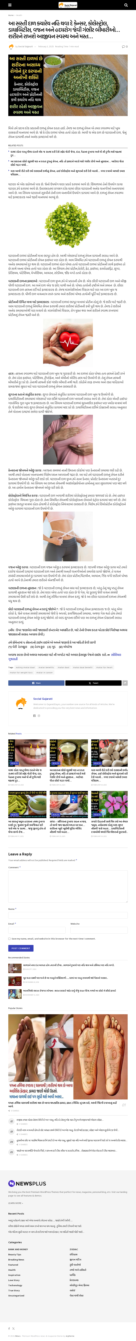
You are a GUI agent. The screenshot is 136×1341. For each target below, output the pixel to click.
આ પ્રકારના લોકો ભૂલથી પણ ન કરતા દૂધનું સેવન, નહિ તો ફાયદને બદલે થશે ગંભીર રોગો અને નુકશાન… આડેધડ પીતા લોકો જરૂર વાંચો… (67, 163)
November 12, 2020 (32, 995)
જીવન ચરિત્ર (75, 1259)
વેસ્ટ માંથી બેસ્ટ (76, 1295)
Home (11, 15)
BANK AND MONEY (18, 1249)
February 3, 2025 (46, 46)
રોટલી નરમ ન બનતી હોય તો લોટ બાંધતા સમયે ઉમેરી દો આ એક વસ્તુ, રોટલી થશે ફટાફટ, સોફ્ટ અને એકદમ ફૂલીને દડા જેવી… (68, 1130)
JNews (18, 1335)
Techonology (15, 1285)
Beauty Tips (14, 1254)
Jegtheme (70, 1335)
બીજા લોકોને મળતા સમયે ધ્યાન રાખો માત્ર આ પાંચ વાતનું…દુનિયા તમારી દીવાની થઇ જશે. (45, 1226)
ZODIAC (74, 1249)
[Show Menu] (9, 5)
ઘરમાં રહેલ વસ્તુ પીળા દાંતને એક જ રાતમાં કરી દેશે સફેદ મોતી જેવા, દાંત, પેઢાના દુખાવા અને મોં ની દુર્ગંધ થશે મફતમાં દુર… (66, 153)
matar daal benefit (83, 667)
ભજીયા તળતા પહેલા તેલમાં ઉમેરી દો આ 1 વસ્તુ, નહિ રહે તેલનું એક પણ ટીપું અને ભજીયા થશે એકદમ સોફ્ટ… (60, 1120)
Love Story (13, 1280)
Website (74, 923)
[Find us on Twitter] (13, 1329)
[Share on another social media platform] (125, 683)
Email (12, 923)
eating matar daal (25, 667)
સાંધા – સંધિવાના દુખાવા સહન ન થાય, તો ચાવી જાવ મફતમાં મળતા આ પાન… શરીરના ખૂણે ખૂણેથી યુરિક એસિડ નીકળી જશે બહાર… (68, 827)
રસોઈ (72, 1290)
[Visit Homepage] (68, 5)
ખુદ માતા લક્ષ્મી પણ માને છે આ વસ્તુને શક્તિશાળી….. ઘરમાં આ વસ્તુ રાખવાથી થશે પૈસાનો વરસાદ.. (65, 978)
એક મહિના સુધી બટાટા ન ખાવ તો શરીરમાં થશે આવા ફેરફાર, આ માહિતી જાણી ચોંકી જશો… (46, 1232)
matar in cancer (44, 672)
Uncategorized (16, 1295)
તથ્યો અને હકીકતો (78, 1270)
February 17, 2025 (17, 836)
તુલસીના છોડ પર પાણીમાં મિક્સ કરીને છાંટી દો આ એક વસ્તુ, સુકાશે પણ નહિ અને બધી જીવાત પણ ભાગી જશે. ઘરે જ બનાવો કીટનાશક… (72, 1140)
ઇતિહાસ (73, 1254)
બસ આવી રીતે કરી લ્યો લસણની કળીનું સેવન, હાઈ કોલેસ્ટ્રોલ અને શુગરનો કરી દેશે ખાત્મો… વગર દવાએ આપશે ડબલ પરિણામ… (68, 172)
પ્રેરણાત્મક (74, 1280)
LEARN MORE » (15, 1203)
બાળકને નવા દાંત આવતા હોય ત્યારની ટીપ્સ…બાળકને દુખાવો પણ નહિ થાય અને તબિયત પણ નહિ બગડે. (68, 965)
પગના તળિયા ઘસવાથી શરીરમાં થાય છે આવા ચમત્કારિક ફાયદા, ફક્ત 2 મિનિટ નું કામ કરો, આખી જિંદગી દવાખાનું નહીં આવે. (62, 1104)
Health (19, 15)
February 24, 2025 (17, 785)
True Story (14, 1290)
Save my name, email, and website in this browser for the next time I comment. (54, 938)
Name (12, 909)
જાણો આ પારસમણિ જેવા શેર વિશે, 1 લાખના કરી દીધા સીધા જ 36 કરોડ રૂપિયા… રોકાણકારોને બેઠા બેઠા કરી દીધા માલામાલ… (67, 1150)
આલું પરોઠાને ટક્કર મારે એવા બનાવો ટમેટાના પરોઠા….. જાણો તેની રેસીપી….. (40, 1220)
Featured (13, 1264)
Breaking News (16, 1259)
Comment (14, 867)
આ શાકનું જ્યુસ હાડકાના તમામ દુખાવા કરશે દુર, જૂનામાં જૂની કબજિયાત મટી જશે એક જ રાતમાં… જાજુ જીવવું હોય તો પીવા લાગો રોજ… (27, 827)
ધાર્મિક (72, 1275)
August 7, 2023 (30, 969)
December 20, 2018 (32, 982)
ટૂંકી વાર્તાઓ (75, 1264)
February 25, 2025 (58, 836)
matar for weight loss (21, 672)
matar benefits (46, 667)
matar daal (63, 667)
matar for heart (104, 667)
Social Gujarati (25, 46)
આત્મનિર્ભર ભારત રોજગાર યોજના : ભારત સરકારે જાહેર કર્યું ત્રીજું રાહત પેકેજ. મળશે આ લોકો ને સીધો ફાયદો (69, 990)
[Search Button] (126, 5)
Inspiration (14, 1275)
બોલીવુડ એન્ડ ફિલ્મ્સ (79, 1285)
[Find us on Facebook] (9, 1329)
